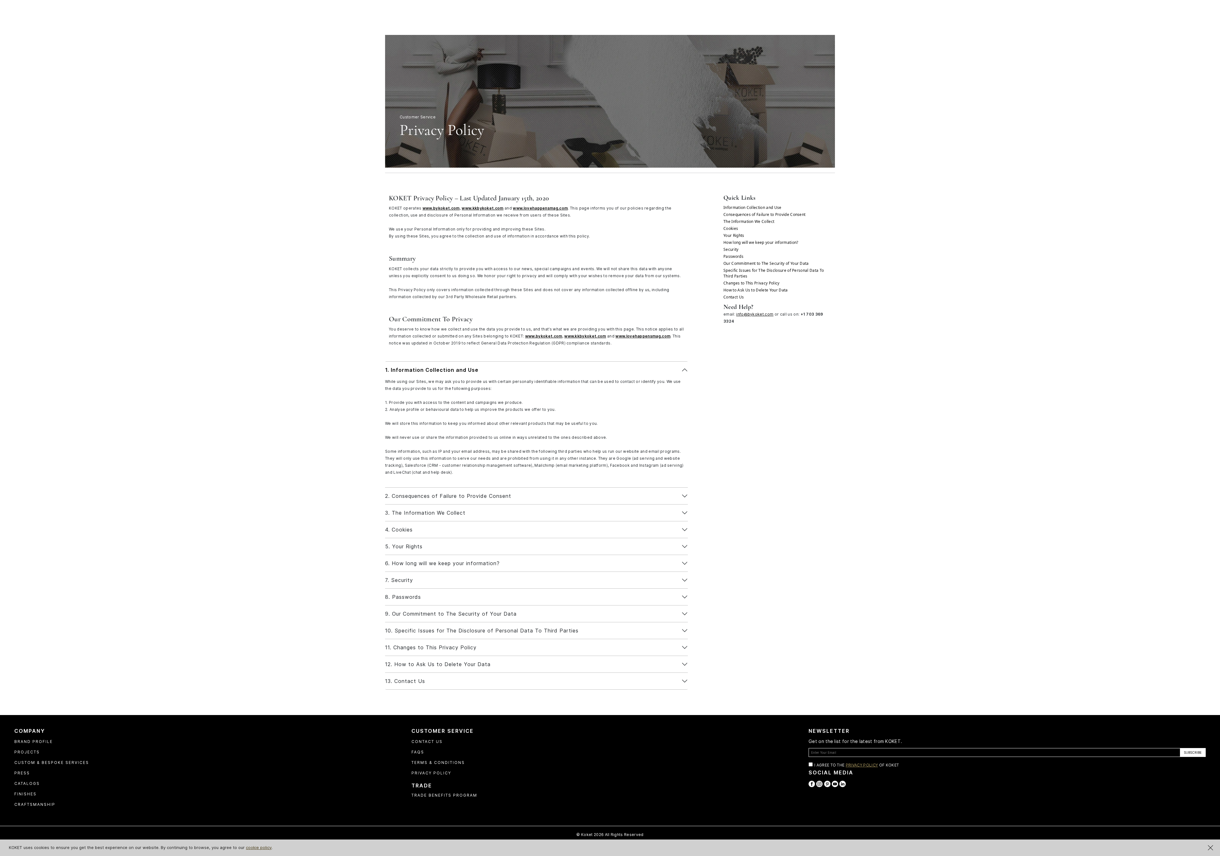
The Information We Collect (748, 221)
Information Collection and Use (752, 207)
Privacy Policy (431, 773)
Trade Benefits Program (444, 795)
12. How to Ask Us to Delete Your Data (438, 664)
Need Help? (738, 307)
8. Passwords (403, 597)
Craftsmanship (34, 804)
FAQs (417, 752)
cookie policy (259, 847)
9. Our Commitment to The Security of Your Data (451, 614)
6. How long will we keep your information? (442, 563)
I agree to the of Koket (856, 765)
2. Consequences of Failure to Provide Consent (448, 496)
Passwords (733, 256)
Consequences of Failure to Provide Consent (764, 214)
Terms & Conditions (438, 762)
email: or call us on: (773, 318)
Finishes (25, 794)
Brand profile (33, 741)
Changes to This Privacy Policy (751, 283)
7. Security (399, 580)
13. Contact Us (405, 681)
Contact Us (733, 297)
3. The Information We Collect (425, 513)
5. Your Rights (404, 546)
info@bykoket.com (754, 314)
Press (22, 773)
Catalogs (27, 783)
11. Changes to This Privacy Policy (431, 647)
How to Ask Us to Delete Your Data (755, 290)
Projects (27, 752)
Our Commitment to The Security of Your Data (766, 263)
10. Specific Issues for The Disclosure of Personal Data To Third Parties (482, 630)
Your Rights (733, 235)
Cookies (730, 228)
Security (731, 249)
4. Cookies (399, 529)
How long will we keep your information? (760, 242)
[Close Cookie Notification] (1210, 847)
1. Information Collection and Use (431, 370)
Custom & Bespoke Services (51, 762)
